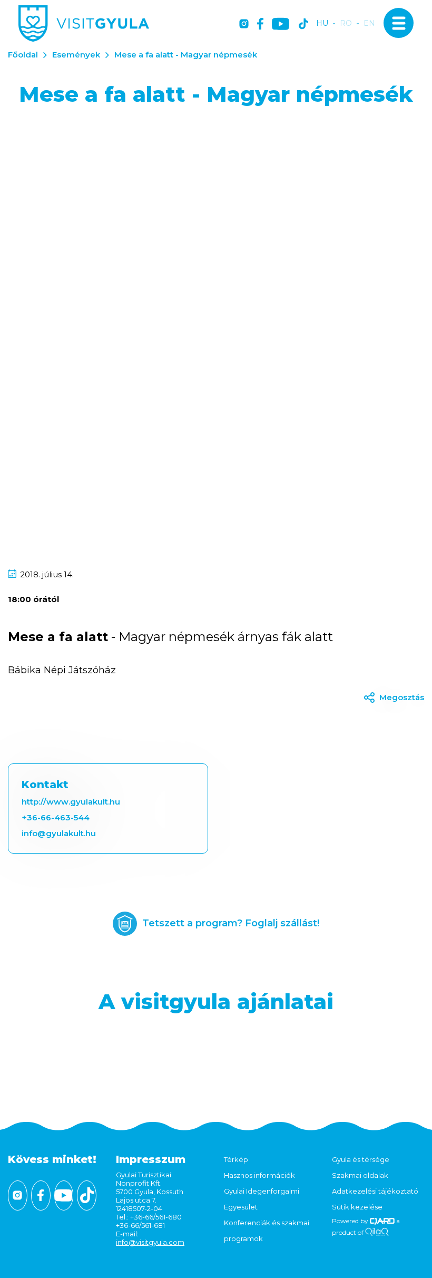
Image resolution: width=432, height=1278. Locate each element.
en (369, 23)
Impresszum (150, 1159)
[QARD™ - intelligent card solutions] (382, 1221)
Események (76, 55)
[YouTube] (280, 24)
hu (322, 23)
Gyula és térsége (360, 1159)
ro (346, 23)
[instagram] (244, 24)
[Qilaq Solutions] (377, 1232)
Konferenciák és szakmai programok (266, 1230)
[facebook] (260, 24)
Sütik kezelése (357, 1207)
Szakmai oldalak (360, 1175)
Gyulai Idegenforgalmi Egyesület (261, 1199)
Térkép (236, 1159)
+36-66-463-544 (56, 817)
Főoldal (23, 55)
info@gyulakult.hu (59, 833)
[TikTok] (303, 24)
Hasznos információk (259, 1175)
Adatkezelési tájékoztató (375, 1191)
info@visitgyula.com (150, 1242)
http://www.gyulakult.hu (71, 802)
